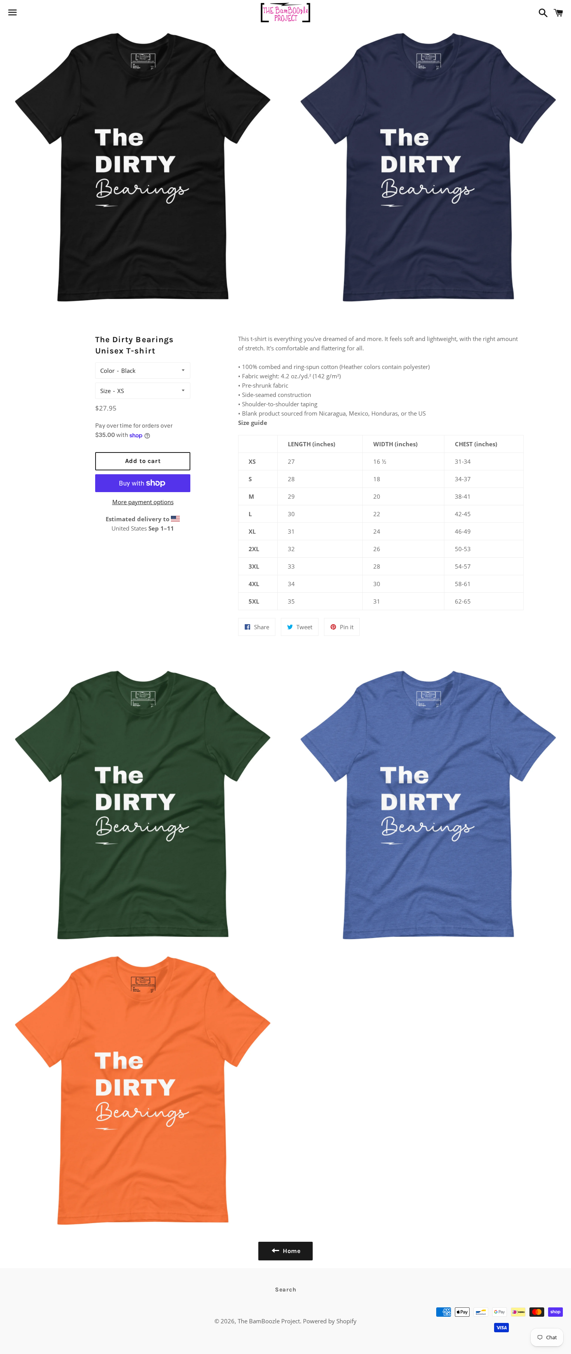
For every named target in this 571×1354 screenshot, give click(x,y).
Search (285, 1289)
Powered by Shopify (330, 1321)
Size (105, 391)
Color (107, 370)
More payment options (143, 502)
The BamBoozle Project (269, 1321)
